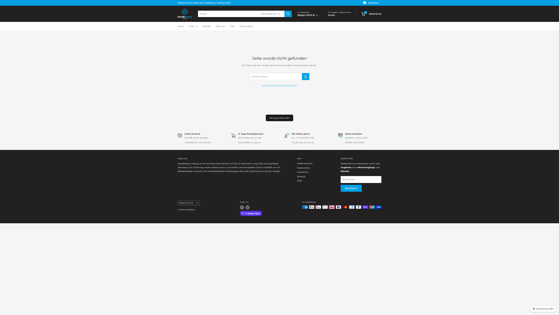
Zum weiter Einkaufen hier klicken (279, 85)
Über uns (220, 26)
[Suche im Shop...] (305, 76)
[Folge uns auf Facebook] (242, 207)
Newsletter (373, 3)
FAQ (232, 26)
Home (181, 26)
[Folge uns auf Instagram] (247, 207)
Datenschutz (303, 168)
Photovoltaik (246, 26)
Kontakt (206, 26)
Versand (301, 176)
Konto (331, 15)
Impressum (303, 172)
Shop (191, 26)
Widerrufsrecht (305, 163)
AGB (299, 180)
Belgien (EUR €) (186, 203)
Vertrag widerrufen (279, 118)
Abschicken (351, 188)
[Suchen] (288, 14)
